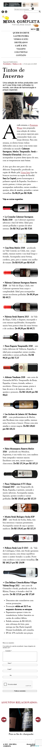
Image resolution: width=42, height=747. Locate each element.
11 (30, 740)
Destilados (21, 43)
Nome (10, 663)
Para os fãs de (21, 734)
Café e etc (21, 46)
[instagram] (6, 12)
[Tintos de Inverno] (20, 106)
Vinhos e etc (21, 39)
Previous (4, 720)
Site (11, 675)
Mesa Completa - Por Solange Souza (21, 18)
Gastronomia (21, 36)
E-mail (10, 669)
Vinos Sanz (25, 172)
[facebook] (3, 12)
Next (38, 720)
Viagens (21, 49)
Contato (21, 55)
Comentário (8, 651)
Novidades (7, 64)
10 (28, 740)
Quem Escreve (21, 33)
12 (32, 740)
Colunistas (21, 52)
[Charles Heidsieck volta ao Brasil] (21, 720)
